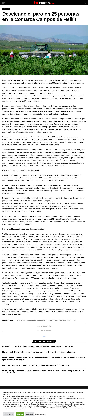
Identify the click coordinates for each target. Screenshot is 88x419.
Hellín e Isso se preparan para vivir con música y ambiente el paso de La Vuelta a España (35, 365)
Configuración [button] (9, 414)
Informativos (60, 320)
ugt (74, 320)
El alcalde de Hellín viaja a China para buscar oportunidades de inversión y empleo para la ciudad (38, 352)
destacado (42, 320)
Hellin (51, 320)
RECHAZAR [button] (29, 414)
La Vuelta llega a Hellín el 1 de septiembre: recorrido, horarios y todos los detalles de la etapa (37, 347)
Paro (69, 320)
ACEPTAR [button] (20, 414)
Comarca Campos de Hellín (25, 320)
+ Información (40, 414)
